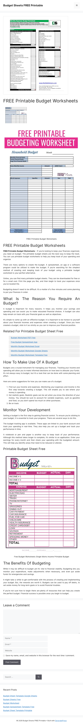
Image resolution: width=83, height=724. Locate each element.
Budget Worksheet (11, 703)
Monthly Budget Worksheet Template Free (29, 355)
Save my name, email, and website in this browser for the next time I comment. (40, 655)
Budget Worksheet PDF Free (23, 338)
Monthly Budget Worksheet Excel (25, 346)
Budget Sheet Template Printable (17, 710)
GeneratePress (61, 721)
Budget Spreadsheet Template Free (18, 707)
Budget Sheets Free (12, 699)
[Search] (39, 677)
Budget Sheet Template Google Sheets (20, 696)
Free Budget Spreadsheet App (24, 342)
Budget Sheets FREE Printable (23, 5)
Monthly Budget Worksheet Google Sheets (29, 351)
